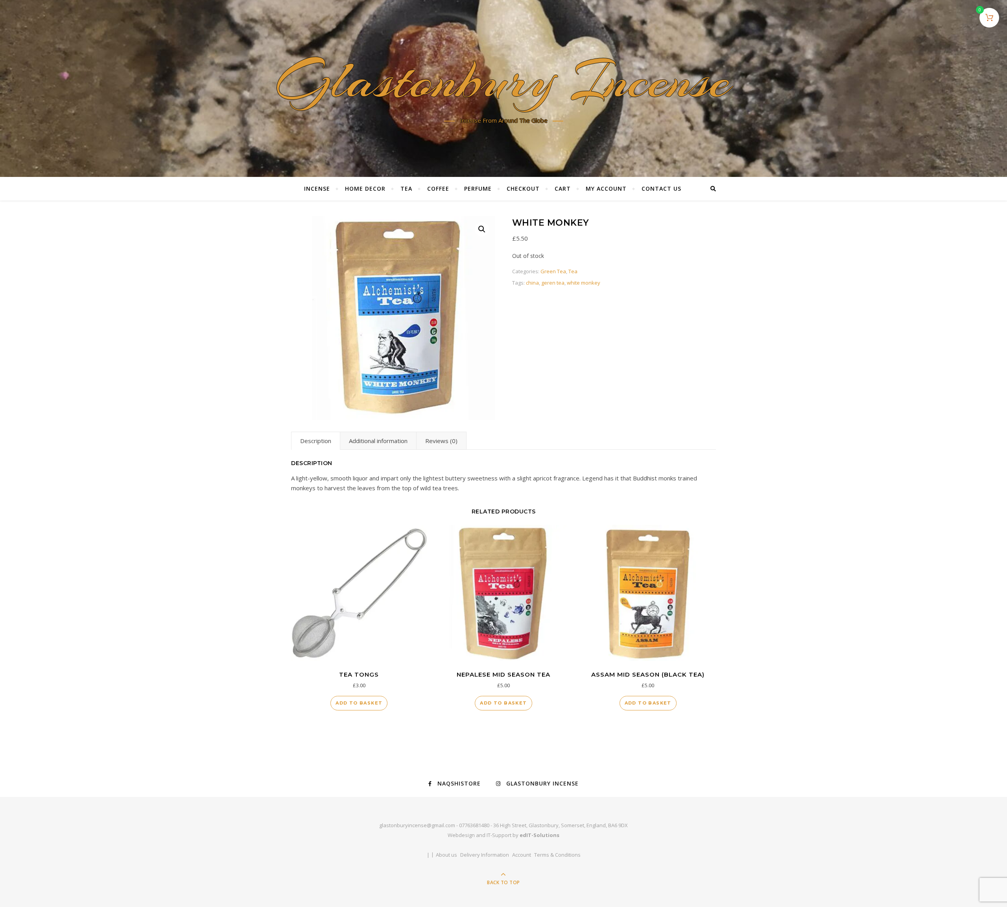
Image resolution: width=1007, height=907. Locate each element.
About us (446, 854)
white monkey (583, 282)
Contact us (661, 188)
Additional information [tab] (378, 441)
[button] (482, 229)
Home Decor (365, 188)
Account (521, 854)
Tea (406, 188)
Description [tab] (315, 441)
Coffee (438, 188)
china (532, 282)
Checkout (523, 188)
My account (606, 188)
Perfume (478, 188)
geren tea (552, 282)
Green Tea (553, 271)
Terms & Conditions (557, 854)
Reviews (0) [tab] (441, 441)
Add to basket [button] (359, 703)
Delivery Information (484, 854)
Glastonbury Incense (503, 83)
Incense (317, 188)
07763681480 (474, 825)
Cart (563, 188)
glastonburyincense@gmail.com (417, 825)
